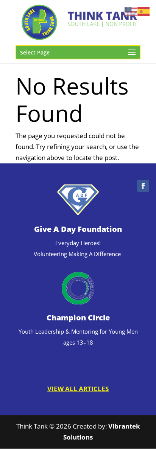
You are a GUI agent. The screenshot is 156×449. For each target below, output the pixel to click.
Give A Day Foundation (78, 229)
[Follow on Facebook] (143, 186)
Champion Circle (78, 317)
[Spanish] (143, 10)
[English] (131, 10)
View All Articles (78, 388)
